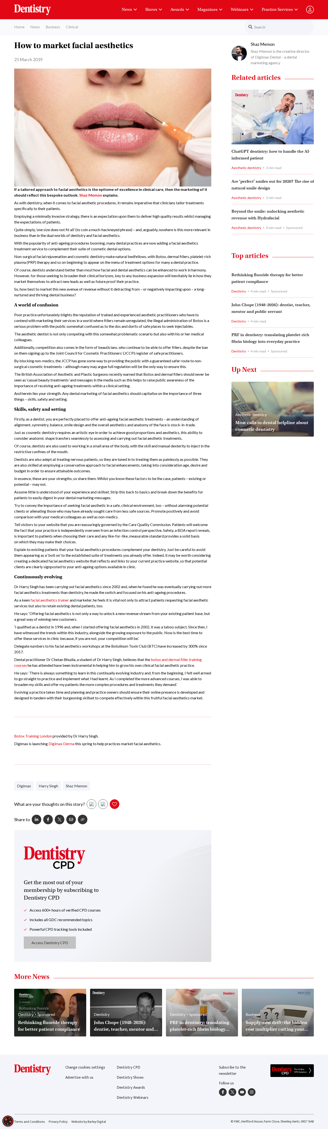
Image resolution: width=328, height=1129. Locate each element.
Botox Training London (33, 736)
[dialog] (7, 1121)
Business (53, 26)
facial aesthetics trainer (49, 600)
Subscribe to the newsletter (232, 1070)
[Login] (310, 9)
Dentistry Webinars (132, 1097)
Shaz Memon (90, 195)
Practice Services (277, 9)
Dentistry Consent (38, 7)
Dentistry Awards (131, 1087)
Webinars (239, 9)
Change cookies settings (85, 1067)
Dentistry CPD (128, 1067)
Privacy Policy (58, 1121)
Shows (151, 9)
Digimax (24, 786)
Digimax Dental (268, 57)
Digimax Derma (61, 743)
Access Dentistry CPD (49, 942)
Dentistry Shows (130, 1077)
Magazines (207, 9)
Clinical (72, 26)
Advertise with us (79, 1077)
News (127, 9)
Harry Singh (48, 786)
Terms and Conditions (29, 1121)
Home (19, 26)
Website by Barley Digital (88, 1121)
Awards (177, 9)
